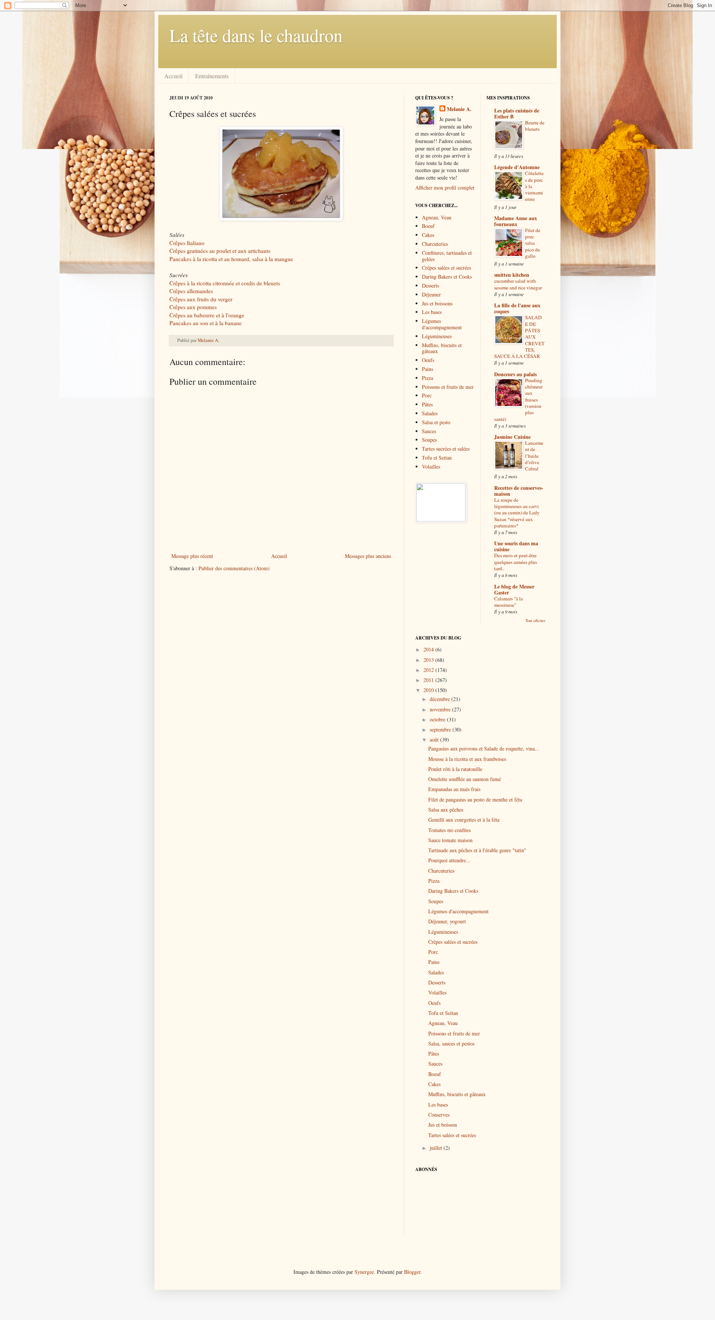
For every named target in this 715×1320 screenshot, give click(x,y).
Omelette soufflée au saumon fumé (464, 779)
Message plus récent (192, 555)
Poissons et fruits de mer (448, 386)
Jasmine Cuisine (512, 437)
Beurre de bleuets (534, 125)
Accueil (173, 76)
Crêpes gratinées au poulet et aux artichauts (219, 250)
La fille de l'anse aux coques (517, 308)
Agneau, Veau (436, 217)
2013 (429, 659)
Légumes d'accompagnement (442, 324)
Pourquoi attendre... (449, 860)
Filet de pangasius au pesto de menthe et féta (475, 799)
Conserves (438, 1114)
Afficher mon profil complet (444, 187)
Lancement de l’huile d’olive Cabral (534, 456)
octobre (438, 719)
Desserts (430, 285)
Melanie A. (208, 340)
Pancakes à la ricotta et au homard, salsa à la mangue (231, 259)
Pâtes (427, 404)
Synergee (364, 1271)
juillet (437, 1147)
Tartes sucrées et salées (446, 448)
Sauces (429, 431)
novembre (441, 709)
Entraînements (212, 76)
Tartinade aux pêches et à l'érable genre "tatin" (477, 850)
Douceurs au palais (515, 374)
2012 (429, 669)
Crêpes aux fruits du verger (200, 299)
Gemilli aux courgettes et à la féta (463, 819)
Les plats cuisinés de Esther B (516, 113)
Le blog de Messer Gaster (514, 589)
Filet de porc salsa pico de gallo (532, 243)
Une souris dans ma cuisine (516, 546)
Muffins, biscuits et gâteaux (442, 348)
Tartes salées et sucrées (452, 1135)
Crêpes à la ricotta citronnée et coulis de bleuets (224, 283)
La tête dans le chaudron (256, 35)
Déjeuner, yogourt (447, 921)
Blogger (412, 1271)
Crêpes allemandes (191, 291)
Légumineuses (437, 336)
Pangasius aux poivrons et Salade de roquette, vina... (483, 748)
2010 (429, 690)
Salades (430, 413)
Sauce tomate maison (450, 840)
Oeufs (428, 360)
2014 (429, 649)
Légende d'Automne (517, 167)
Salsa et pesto (436, 422)
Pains (427, 368)
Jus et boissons (437, 303)
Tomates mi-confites (449, 830)
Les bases (432, 311)
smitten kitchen (511, 275)
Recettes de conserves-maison (518, 491)
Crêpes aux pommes (193, 307)
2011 (429, 679)
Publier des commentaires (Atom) (234, 568)
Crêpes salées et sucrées (446, 267)
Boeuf (428, 225)
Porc (427, 395)
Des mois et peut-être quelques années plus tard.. (515, 562)
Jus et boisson (442, 1124)
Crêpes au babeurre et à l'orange (206, 315)
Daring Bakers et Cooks (447, 276)
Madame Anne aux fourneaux (515, 221)
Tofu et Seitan (437, 457)
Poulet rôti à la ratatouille (455, 768)
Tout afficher (535, 620)
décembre (440, 698)
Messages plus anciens (368, 555)
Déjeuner (431, 294)
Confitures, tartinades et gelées (447, 256)
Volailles (431, 466)
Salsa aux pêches (445, 809)
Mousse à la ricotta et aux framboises (467, 758)
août (435, 739)
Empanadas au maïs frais (454, 789)
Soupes (429, 439)
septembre (441, 729)
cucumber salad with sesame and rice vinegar (518, 284)
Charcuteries (435, 243)
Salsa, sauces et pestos (451, 1043)
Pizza (427, 377)
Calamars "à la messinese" (508, 601)
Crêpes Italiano (186, 243)
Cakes (428, 234)
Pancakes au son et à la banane (205, 323)
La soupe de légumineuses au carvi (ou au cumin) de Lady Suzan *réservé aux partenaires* (517, 512)
